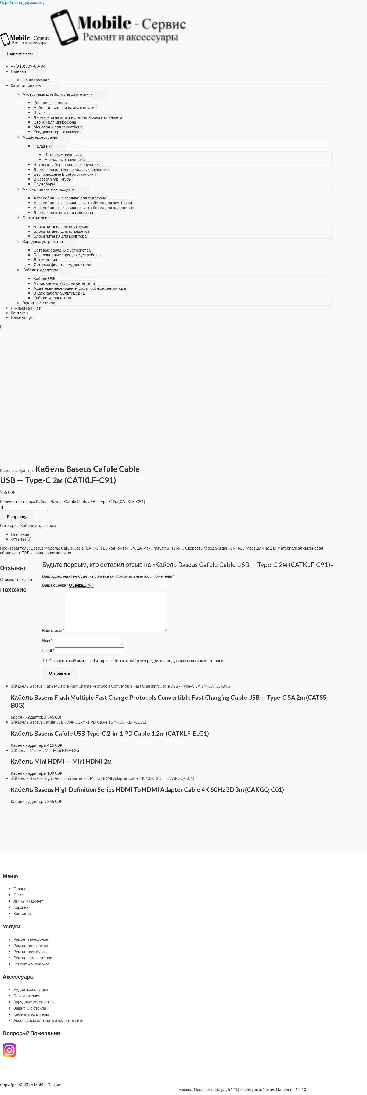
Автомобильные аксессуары (49, 189)
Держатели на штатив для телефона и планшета (78, 117)
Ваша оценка (55, 585)
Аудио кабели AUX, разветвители (64, 283)
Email (48, 650)
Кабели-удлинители (52, 297)
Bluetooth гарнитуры (53, 179)
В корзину (16, 516)
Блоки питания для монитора (60, 236)
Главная (18, 71)
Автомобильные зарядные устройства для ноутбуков (83, 202)
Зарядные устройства (43, 241)
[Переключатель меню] (37, 73)
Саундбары (44, 183)
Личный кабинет (26, 308)
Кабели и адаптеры (40, 269)
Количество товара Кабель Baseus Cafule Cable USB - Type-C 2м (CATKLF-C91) (72, 501)
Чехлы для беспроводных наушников (68, 164)
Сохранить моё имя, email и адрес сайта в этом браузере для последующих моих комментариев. (136, 660)
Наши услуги (22, 317)
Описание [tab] (20, 534)
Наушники (43, 145)
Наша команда (36, 79)
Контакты (19, 312)
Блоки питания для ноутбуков (61, 226)
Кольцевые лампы (51, 102)
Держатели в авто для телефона (63, 212)
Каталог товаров (26, 85)
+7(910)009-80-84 (28, 66)
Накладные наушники (65, 159)
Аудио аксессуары (40, 137)
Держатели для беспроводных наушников (72, 169)
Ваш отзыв (53, 630)
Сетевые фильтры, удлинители (62, 264)
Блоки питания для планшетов (61, 231)
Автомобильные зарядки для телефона (70, 197)
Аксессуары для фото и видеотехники (57, 94)
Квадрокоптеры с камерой (57, 131)
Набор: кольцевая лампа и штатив (65, 107)
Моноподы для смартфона (58, 126)
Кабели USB (45, 278)
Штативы (42, 112)
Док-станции (45, 259)
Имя (47, 640)
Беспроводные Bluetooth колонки (65, 174)
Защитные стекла (39, 302)
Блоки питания (36, 217)
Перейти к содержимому (22, 2)
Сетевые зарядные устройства (62, 249)
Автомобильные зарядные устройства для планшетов (83, 207)
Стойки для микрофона (55, 122)
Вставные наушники (63, 154)
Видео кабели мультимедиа (59, 292)
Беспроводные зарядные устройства (68, 254)
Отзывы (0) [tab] (21, 539)
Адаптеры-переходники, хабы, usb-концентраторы (80, 288)
